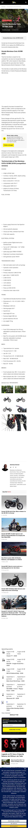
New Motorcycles (7, 20)
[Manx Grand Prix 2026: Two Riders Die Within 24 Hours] (6, 762)
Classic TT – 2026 (11, 656)
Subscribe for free (15, 729)
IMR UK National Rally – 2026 (14, 673)
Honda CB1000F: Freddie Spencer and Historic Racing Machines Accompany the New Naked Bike (13, 535)
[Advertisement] (14, 90)
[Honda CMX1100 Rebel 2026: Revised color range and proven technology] (14, 580)
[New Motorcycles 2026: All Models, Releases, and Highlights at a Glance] (14, 549)
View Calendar (6, 713)
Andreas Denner (6, 30)
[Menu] (2, 2)
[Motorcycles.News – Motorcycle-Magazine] (14, 2)
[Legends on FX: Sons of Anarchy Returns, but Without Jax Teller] (14, 745)
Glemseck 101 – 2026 (12, 698)
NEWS (3, 751)
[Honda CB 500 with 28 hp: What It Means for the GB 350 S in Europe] (14, 502)
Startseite (3, 6)
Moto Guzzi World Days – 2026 (15, 681)
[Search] (26, 2)
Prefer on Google (8, 145)
